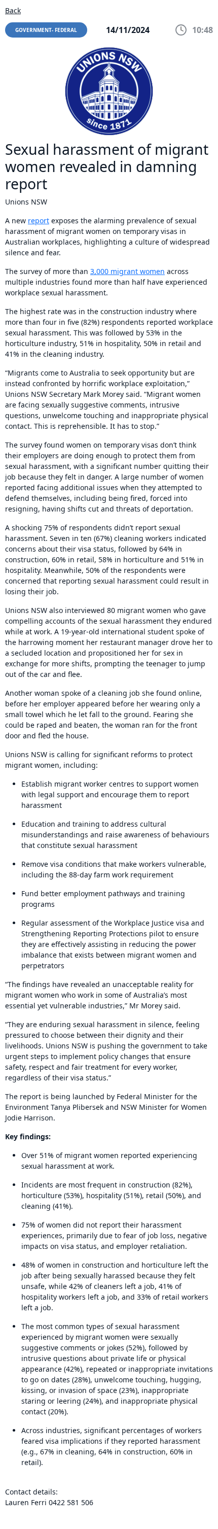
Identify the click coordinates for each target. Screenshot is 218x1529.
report (38, 220)
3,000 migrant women (127, 271)
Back (13, 10)
